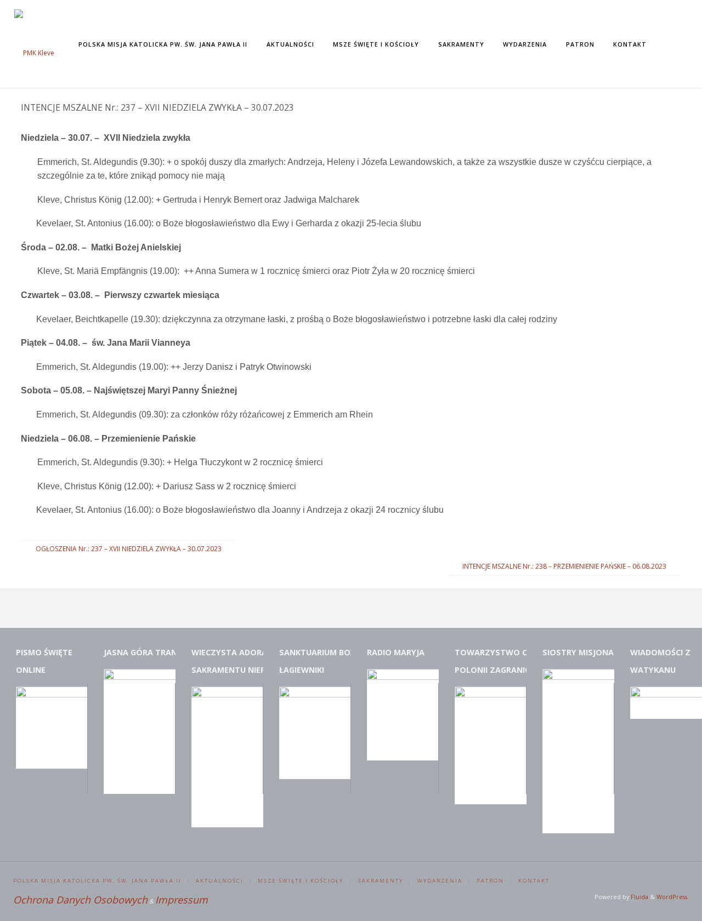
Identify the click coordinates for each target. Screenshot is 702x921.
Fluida (638, 897)
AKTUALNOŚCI (220, 880)
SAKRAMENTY (380, 880)
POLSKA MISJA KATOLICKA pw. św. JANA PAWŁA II (97, 880)
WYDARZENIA (439, 880)
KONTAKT (534, 880)
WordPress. (672, 897)
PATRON (490, 880)
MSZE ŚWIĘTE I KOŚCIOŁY (300, 880)
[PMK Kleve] (34, 43)
